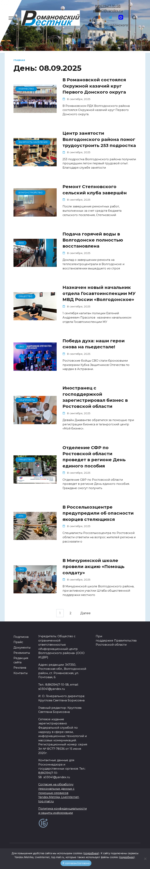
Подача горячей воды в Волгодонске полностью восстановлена (92, 240)
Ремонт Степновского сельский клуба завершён (94, 189)
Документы (21, 647)
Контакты (20, 673)
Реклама (19, 667)
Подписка (21, 637)
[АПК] (35, 537)
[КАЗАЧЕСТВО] (35, 110)
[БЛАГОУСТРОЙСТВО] (35, 214)
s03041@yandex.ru (108, 11)
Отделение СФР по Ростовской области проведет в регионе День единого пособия (94, 457)
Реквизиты (21, 653)
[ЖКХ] (35, 264)
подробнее (91, 853)
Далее (85, 613)
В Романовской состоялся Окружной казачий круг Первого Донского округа (94, 86)
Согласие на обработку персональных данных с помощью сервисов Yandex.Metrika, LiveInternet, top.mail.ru (58, 793)
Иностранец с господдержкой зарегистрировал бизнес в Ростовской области (95, 397)
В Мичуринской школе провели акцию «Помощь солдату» (93, 566)
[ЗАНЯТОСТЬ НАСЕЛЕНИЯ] (35, 164)
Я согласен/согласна (75, 863)
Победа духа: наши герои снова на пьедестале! (93, 344)
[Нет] (145, 859)
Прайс (18, 642)
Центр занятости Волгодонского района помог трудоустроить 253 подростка (99, 139)
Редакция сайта (20, 660)
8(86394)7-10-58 (108, 6)
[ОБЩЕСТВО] (35, 318)
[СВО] (35, 368)
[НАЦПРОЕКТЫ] (35, 422)
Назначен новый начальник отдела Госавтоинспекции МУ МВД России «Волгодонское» (99, 293)
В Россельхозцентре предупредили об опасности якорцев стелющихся (98, 513)
